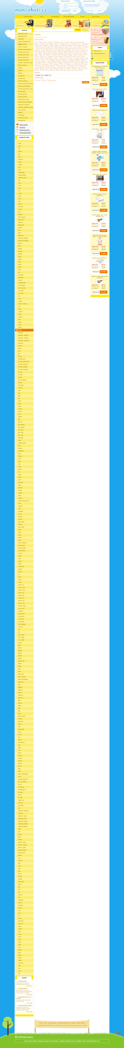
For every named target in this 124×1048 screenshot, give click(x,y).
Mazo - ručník (21, 676)
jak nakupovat (52, 1023)
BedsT (20, 243)
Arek (19, 185)
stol (19, 892)
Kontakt (82, 16)
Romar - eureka (22, 845)
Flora (19, 414)
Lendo (20, 561)
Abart (19, 143)
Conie (19, 314)
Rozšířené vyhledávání (85, 29)
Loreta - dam (21, 587)
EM (19, 398)
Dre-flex (20, 372)
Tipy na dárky (22, 110)
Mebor (20, 692)
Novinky (22, 127)
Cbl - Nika (20, 290)
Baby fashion (21, 217)
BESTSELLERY (22, 36)
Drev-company (22, 380)
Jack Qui (20, 482)
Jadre (19, 485)
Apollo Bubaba (22, 175)
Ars (19, 191)
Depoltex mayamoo (23, 340)
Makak (20, 655)
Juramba (20, 511)
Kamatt (20, 516)
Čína (19, 319)
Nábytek (20, 70)
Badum (20, 227)
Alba (19, 156)
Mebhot (20, 687)
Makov (20, 658)
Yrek (19, 965)
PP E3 (19, 784)
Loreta (20, 582)
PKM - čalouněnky (23, 774)
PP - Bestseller (22, 782)
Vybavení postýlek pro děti (25, 89)
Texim (19, 918)
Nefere (20, 734)
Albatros (20, 159)
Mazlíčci (20, 112)
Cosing (20, 317)
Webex (20, 950)
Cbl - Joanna (21, 285)
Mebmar (20, 690)
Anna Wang (21, 172)
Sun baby (20, 900)
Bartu (19, 233)
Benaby (20, 251)
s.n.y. (19, 858)
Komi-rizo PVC (22, 548)
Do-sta (20, 356)
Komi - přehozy (22, 543)
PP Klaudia (21, 787)
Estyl (19, 406)
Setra (19, 866)
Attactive (20, 206)
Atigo (19, 198)
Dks (19, 353)
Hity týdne (21, 39)
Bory (19, 269)
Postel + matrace (23, 47)
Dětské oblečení (22, 94)
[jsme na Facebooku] (111, 59)
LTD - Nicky (21, 637)
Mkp (19, 708)
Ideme (20, 469)
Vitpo (19, 944)
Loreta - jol (21, 595)
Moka (19, 713)
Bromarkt (20, 275)
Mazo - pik (21, 674)
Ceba (19, 298)
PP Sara (20, 797)
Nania (19, 732)
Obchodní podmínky (68, 16)
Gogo (19, 440)
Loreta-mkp (21, 616)
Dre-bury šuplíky (22, 367)
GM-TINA (20, 437)
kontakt (73, 1023)
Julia (19, 508)
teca (19, 913)
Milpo (19, 705)
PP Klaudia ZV (22, 789)
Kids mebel (21, 527)
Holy (19, 453)
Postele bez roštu (23, 117)
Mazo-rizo (20, 682)
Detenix (20, 346)
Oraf (19, 750)
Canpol (20, 280)
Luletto (20, 642)
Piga (19, 768)
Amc (19, 167)
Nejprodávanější (25, 133)
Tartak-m (20, 905)
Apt (19, 180)
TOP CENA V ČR (22, 33)
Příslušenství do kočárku (25, 102)
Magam (20, 650)
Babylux (20, 222)
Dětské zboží (21, 91)
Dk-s (19, 351)
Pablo (19, 753)
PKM (19, 771)
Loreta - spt (21, 608)
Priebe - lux (21, 800)
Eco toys (20, 388)
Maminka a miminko (23, 104)
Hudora (20, 456)
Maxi (19, 669)
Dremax (20, 374)
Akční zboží (24, 125)
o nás (45, 1023)
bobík (19, 256)
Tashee (20, 908)
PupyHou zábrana (23, 824)
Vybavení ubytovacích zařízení (24, 42)
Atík (19, 201)
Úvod (36, 37)
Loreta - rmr (21, 603)
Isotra (19, 474)
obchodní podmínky (64, 1023)
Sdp (19, 863)
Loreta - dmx (21, 590)
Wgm (19, 952)
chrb (19, 464)
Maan (19, 645)
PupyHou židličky (23, 826)
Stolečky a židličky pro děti (25, 107)
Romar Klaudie (22, 850)
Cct (19, 296)
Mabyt (20, 648)
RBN (19, 837)
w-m (19, 947)
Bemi (19, 246)
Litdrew (20, 571)
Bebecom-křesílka (23, 240)
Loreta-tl (20, 627)
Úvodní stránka (28, 16)
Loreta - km (21, 598)
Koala (19, 535)
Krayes (20, 553)
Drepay (20, 377)
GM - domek (21, 424)
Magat (20, 653)
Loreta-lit (20, 611)
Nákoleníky (21, 729)
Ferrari (20, 411)
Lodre (19, 577)
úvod (40, 1023)
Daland (20, 322)
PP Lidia (20, 792)
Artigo (20, 193)
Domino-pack (21, 359)
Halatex (20, 448)
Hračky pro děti (22, 96)
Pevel (19, 766)
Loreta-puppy (21, 624)
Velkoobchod (21, 120)
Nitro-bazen (21, 742)
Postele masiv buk (23, 54)
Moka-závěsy (21, 716)
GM (19, 419)
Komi (19, 540)
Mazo (19, 671)
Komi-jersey (21, 545)
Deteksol (20, 343)
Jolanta (20, 506)
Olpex (19, 747)
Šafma (20, 902)
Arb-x (19, 183)
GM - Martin (21, 427)
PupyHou (20, 813)
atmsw (20, 204)
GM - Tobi (20, 432)
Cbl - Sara (21, 293)
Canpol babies (22, 282)
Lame (19, 558)
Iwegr (19, 477)
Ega (19, 393)
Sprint (19, 884)
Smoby (20, 876)
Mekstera (20, 697)
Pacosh (20, 755)
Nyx (19, 745)
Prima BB (20, 805)
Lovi (19, 629)
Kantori (20, 524)
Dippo (19, 348)
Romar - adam (22, 842)
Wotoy (20, 958)
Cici (19, 306)
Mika (19, 700)
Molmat (20, 718)
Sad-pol (20, 860)
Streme (20, 894)
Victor (19, 936)
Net (19, 737)
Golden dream (22, 443)
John (19, 503)
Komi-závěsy (21, 550)
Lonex (20, 579)
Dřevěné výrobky (23, 81)
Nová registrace (65, 11)
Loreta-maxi (21, 613)
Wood (19, 955)
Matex (20, 666)
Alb (19, 154)
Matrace (20, 73)
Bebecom (20, 235)
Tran (19, 931)
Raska (20, 834)
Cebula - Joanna (22, 303)
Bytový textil (21, 78)
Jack (19, 479)
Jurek (19, 514)
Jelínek (20, 498)
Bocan (20, 259)
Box (19, 272)
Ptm (19, 808)
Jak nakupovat (55, 16)
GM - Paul (20, 430)
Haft (19, 445)
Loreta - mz (21, 600)
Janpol (20, 490)
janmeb (20, 487)
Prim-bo (20, 803)
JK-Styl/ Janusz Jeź (23, 500)
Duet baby (21, 385)
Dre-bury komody (23, 364)
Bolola (20, 264)
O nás (41, 16)
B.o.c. (19, 212)
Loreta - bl (21, 585)
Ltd (19, 632)
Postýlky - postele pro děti (25, 62)
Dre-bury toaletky (23, 369)
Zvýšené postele (22, 44)
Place (19, 776)
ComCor (20, 311)
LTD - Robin (21, 640)
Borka (20, 267)
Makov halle (21, 661)
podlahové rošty (81, 1041)
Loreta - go (21, 592)
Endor (19, 403)
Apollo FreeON (22, 177)
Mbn (19, 684)
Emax (19, 401)
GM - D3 (20, 422)
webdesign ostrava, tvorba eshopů (48, 1041)
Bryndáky (21, 277)
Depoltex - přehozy (23, 335)
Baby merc (21, 219)
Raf (19, 831)
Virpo (19, 939)
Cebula (20, 301)
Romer (20, 855)
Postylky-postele (22, 779)
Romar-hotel (21, 852)
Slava (19, 873)
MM (19, 711)
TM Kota (20, 923)
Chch (19, 458)
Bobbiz (20, 254)
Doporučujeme (25, 130)
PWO (19, 829)
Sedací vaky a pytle (23, 99)
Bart (19, 230)
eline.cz (80, 1025)
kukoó (20, 556)
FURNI (20, 416)
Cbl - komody (21, 288)
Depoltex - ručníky (23, 338)
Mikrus (20, 703)
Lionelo (20, 569)
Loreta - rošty (22, 606)
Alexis (20, 162)
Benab (20, 248)
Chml (19, 461)
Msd (19, 726)
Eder (19, 390)
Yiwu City (20, 963)
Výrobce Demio (43, 37)
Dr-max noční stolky (23, 361)
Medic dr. (20, 695)
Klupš (19, 532)
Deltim (20, 327)
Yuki (19, 968)
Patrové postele (22, 65)
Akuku (20, 151)
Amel (19, 170)
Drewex (20, 382)
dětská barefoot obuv (93, 1041)
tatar (19, 910)
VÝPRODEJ (21, 115)
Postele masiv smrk (23, 52)
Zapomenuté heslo (66, 10)
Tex (19, 915)
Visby (19, 942)
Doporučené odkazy (31, 1041)
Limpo (20, 564)
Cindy (19, 309)
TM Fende (20, 921)
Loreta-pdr (21, 621)
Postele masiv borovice (24, 49)
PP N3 (20, 795)
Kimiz (19, 529)
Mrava (20, 724)
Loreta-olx (21, 619)
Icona (19, 466)
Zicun (19, 971)
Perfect (20, 763)
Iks (19, 472)
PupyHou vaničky (23, 821)
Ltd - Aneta (21, 634)
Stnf (19, 889)
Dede (19, 324)
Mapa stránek (96, 16)
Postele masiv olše (23, 60)
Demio (20, 330)
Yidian (20, 960)
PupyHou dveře (22, 818)
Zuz (19, 973)
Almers (20, 164)
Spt (19, 887)
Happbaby (21, 451)
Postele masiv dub (23, 57)
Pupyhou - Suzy (22, 816)
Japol (19, 495)
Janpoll (20, 493)
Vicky (19, 934)
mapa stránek (81, 1023)
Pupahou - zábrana (23, 810)
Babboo (20, 214)
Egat (19, 395)
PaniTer (20, 761)
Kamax (20, 519)
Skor (19, 871)
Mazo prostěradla (23, 679)
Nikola (20, 739)
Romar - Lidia (21, 847)
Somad (20, 879)
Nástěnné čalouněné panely (25, 83)
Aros (19, 188)
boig (19, 261)
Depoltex (20, 332)
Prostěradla (21, 75)
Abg (19, 146)
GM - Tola (20, 435)
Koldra (20, 537)
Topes (19, 926)
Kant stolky (21, 521)
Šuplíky (20, 68)
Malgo (19, 663)
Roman (20, 839)
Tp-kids (20, 929)
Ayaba (20, 209)
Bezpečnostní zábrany (24, 86)
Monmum (20, 721)
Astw (19, 196)
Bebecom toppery (23, 238)
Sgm (19, 868)
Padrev (20, 758)
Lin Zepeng (21, 566)
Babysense (21, 225)
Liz (19, 574)
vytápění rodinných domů (67, 1041)
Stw (19, 897)
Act (19, 149)
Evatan (20, 409)
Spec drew (21, 881)
